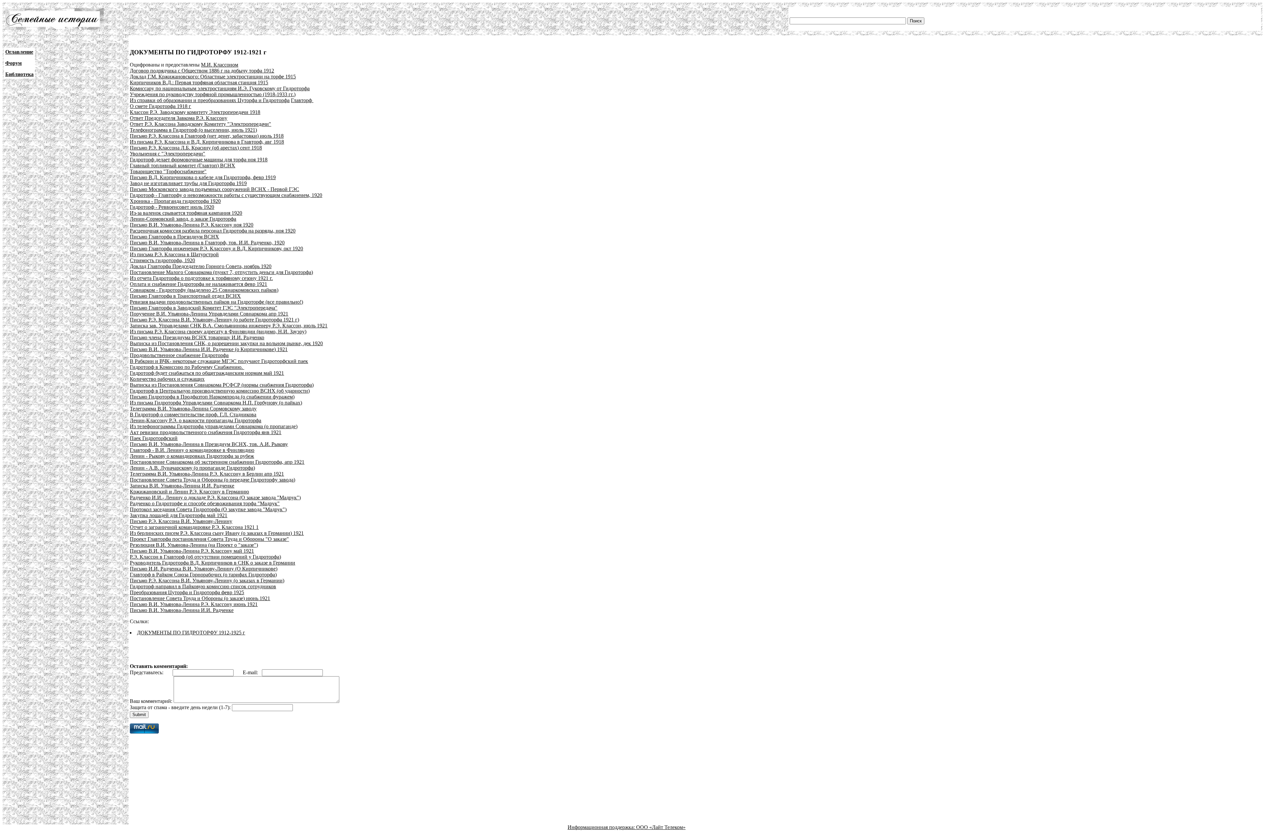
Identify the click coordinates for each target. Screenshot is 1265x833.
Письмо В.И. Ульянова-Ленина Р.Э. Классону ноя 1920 (191, 225)
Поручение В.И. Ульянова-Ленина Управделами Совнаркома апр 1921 (209, 314)
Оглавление (19, 52)
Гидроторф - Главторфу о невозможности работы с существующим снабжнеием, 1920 (226, 195)
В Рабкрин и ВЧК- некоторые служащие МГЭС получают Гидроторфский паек (219, 361)
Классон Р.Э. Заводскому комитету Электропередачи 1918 (195, 112)
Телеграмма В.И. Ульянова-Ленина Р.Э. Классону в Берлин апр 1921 (207, 474)
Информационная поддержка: (602, 827)
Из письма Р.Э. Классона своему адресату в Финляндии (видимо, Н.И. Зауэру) (218, 331)
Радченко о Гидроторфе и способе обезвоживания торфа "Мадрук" (205, 503)
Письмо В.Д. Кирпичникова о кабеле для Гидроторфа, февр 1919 (203, 177)
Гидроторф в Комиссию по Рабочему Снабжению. (187, 367)
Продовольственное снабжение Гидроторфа (179, 355)
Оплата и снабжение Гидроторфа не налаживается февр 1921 (198, 284)
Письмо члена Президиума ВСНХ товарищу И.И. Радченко (197, 337)
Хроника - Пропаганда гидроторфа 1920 (175, 201)
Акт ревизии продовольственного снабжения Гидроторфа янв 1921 (205, 432)
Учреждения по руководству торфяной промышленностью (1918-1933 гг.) (212, 94)
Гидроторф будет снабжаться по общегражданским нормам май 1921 (207, 373)
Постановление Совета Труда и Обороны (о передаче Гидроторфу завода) (212, 480)
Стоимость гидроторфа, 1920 (162, 260)
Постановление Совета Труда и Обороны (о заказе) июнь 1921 (200, 598)
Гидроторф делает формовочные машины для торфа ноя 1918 (198, 159)
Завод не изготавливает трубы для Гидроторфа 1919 (188, 183)
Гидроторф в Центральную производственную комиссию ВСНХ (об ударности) (220, 391)
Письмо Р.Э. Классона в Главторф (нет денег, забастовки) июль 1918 (207, 136)
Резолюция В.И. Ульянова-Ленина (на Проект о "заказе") (194, 545)
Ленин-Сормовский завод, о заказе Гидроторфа (183, 219)
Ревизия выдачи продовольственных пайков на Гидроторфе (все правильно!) (216, 302)
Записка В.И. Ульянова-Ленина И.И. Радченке (182, 485)
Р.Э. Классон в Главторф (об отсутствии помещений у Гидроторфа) (205, 557)
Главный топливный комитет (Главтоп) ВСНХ (182, 165)
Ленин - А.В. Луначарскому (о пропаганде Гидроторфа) (192, 468)
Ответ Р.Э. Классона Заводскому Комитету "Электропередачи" (200, 124)
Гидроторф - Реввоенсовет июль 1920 (172, 207)
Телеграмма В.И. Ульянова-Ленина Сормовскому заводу (193, 408)
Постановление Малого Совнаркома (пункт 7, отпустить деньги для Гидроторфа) (221, 272)
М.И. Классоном (219, 65)
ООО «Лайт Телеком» (661, 827)
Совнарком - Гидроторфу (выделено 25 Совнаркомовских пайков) (204, 290)
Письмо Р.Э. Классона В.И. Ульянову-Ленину (181, 521)
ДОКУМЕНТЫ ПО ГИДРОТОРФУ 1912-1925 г (191, 632)
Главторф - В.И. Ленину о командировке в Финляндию (192, 450)
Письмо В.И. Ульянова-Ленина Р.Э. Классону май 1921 (192, 551)
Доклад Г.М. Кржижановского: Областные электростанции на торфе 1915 (213, 76)
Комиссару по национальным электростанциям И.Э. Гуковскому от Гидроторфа (220, 88)
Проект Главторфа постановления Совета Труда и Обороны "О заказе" (209, 539)
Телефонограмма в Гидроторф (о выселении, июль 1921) (193, 130)
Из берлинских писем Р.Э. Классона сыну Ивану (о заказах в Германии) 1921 (217, 533)
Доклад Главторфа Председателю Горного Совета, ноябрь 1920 (200, 266)
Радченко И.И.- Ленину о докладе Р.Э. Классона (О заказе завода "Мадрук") (215, 497)
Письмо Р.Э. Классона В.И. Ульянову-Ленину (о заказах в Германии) (207, 580)
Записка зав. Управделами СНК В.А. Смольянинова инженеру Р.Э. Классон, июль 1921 (228, 325)
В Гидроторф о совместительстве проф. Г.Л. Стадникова (193, 414)
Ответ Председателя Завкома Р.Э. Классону (178, 118)
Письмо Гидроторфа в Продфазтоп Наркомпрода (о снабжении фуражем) (212, 397)
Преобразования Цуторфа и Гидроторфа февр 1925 (187, 592)
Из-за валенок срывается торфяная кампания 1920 (186, 213)
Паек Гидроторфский (154, 438)
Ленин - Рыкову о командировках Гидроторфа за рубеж (192, 456)
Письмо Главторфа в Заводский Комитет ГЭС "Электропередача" (203, 308)
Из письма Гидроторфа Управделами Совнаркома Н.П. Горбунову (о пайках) (216, 402)
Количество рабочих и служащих (167, 379)
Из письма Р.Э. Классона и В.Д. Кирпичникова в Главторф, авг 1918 (207, 142)
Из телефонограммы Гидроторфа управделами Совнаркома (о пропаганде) (213, 426)
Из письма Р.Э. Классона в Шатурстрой (174, 254)
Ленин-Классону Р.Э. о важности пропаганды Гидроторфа (195, 420)
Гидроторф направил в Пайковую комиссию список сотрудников (203, 586)
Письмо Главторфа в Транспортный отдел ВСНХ (185, 296)
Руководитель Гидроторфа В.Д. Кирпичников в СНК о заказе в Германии (212, 563)
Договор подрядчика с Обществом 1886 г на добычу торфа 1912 (202, 70)
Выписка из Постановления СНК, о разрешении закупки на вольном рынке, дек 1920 (226, 343)
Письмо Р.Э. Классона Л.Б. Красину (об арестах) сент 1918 (196, 148)
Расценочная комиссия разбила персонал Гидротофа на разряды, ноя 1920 (212, 231)
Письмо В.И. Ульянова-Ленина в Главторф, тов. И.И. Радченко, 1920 (207, 242)
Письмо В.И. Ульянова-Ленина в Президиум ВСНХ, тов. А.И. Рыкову (209, 444)
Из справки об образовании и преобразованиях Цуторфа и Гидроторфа (210, 100)
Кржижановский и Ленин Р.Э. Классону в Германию (189, 491)
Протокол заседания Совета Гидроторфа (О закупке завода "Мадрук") (208, 509)
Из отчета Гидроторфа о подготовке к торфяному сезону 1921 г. (201, 278)
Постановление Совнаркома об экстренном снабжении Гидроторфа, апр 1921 (217, 462)
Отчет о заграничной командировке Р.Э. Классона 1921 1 (194, 527)
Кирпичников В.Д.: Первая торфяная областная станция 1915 (199, 82)
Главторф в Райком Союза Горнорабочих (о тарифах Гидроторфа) (203, 574)
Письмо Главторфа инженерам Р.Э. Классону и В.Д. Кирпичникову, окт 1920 (216, 248)
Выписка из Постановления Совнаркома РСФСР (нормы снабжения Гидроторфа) (222, 385)
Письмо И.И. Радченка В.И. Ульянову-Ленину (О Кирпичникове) (203, 568)
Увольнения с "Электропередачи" (167, 153)
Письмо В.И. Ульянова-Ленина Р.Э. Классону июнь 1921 (194, 604)
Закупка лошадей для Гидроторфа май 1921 (178, 515)
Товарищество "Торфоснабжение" (168, 171)
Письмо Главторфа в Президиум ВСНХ (174, 236)
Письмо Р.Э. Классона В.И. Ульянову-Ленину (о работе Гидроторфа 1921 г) (214, 319)
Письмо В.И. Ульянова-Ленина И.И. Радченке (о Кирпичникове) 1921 (209, 349)
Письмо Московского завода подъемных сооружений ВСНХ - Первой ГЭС (214, 189)
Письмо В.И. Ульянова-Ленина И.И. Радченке (182, 610)
